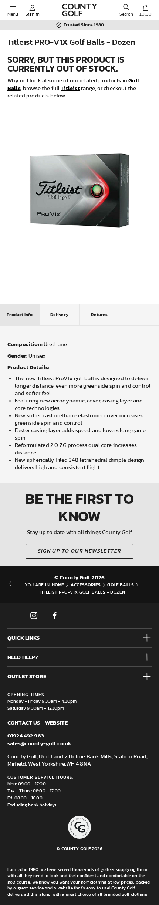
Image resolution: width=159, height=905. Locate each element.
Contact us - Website (37, 722)
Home (58, 584)
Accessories (86, 584)
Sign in (33, 14)
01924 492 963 (25, 735)
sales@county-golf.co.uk (39, 743)
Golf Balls (120, 584)
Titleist (70, 88)
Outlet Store (26, 676)
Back (10, 588)
